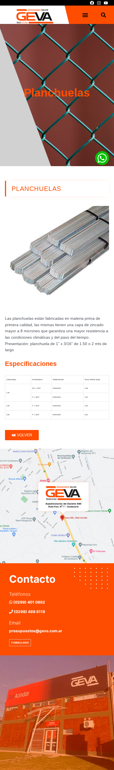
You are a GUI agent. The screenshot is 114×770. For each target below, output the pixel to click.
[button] (85, 15)
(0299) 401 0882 (28, 602)
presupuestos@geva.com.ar (35, 631)
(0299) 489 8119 (29, 611)
